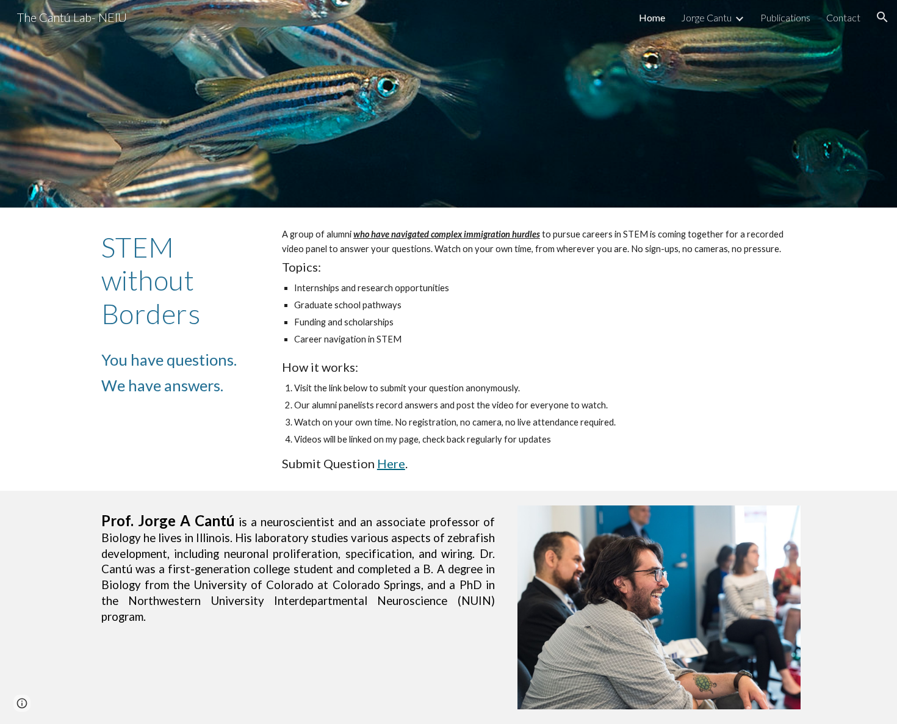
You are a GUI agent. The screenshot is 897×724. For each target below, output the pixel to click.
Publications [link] (785, 17)
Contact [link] (843, 17)
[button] (882, 17)
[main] (177, 280)
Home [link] (652, 17)
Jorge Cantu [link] (706, 17)
